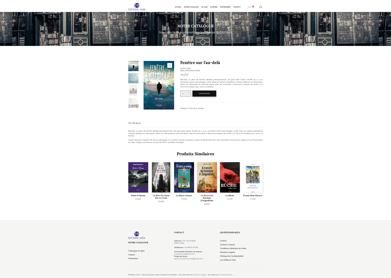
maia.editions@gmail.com (184, 254)
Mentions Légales (200, 275)
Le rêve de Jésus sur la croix (161, 196)
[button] (169, 65)
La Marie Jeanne (184, 195)
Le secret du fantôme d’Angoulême (207, 198)
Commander (204, 93)
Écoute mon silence (252, 195)
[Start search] (260, 7)
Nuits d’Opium (138, 195)
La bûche (230, 195)
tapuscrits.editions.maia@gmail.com (188, 258)
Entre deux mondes (196, 108)
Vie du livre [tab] (134, 123)
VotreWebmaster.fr (226, 275)
